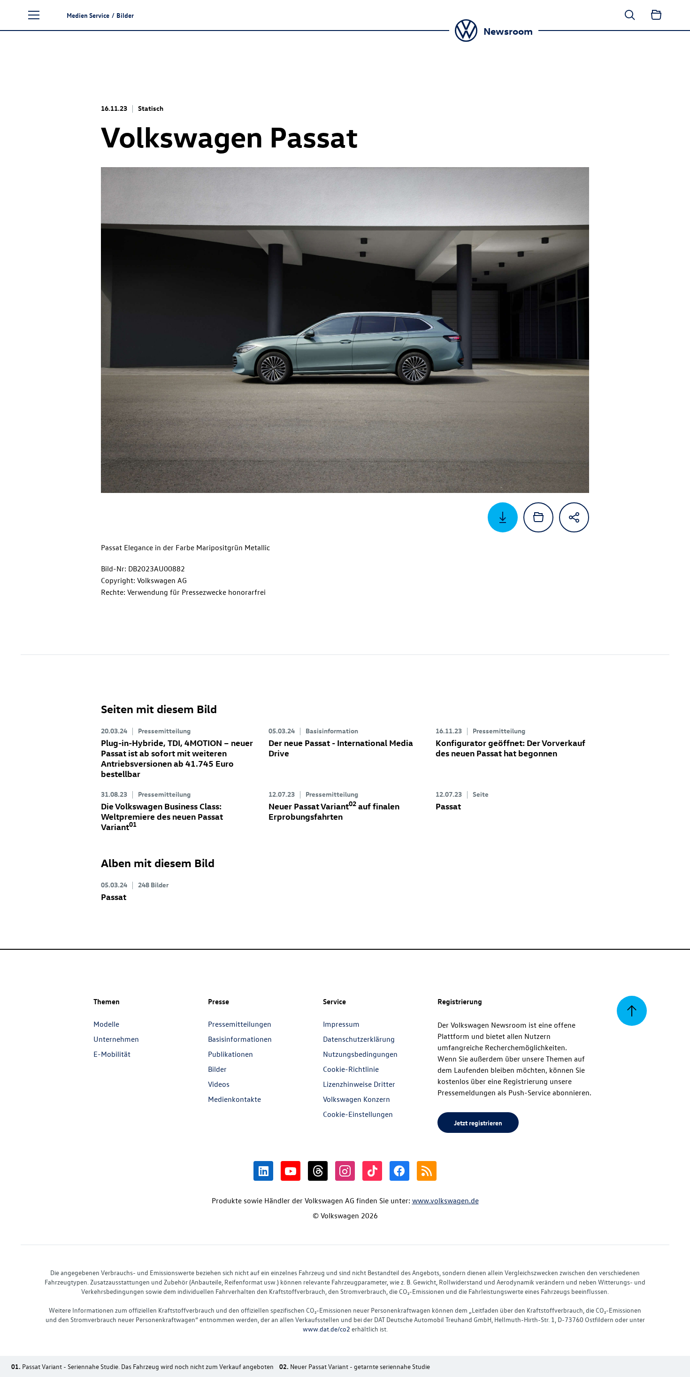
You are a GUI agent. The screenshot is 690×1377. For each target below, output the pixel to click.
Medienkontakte (234, 1099)
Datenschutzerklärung (359, 1039)
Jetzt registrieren (478, 1122)
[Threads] (318, 1171)
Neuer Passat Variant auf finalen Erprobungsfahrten (333, 811)
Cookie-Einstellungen (358, 1114)
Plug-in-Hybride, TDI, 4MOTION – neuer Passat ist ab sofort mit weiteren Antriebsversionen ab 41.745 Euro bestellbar (177, 758)
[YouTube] (290, 1171)
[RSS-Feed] (427, 1171)
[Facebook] (399, 1171)
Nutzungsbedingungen (360, 1054)
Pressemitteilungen (239, 1024)
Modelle (106, 1024)
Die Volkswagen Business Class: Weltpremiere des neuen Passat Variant (162, 816)
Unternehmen (116, 1039)
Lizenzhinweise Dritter (359, 1084)
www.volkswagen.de (445, 1200)
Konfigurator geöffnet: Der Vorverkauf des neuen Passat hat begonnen (510, 747)
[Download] (503, 517)
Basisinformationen (240, 1039)
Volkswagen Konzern (356, 1099)
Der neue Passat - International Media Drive (340, 747)
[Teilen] (574, 517)
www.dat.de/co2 (326, 1328)
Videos (219, 1084)
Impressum (341, 1024)
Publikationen (230, 1054)
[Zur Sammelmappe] (656, 15)
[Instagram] (345, 1171)
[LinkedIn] (263, 1171)
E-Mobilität (111, 1054)
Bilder (217, 1069)
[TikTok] (372, 1171)
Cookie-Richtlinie (351, 1069)
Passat (448, 805)
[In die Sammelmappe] (538, 517)
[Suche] (630, 15)
